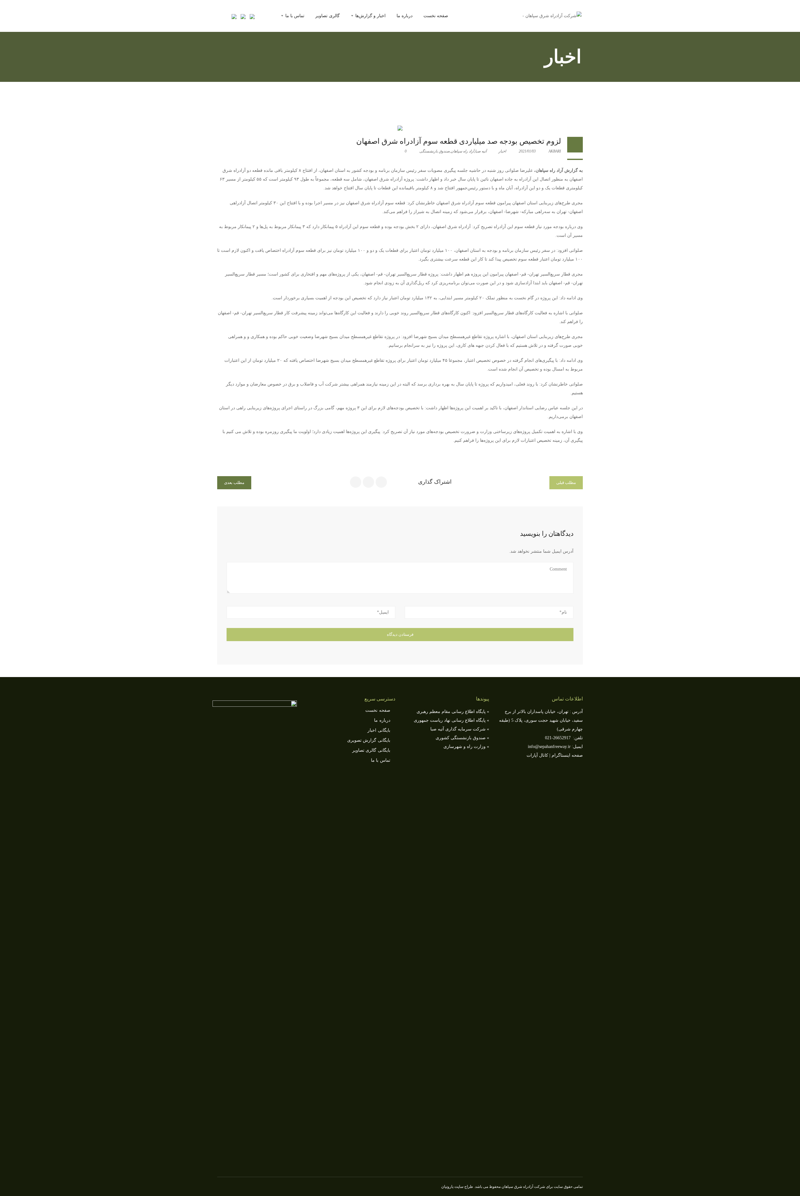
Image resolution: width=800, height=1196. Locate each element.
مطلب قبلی (566, 482)
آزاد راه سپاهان (462, 151)
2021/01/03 (528, 151)
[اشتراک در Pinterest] (355, 482)
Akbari (554, 151)
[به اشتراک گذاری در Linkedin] (368, 482)
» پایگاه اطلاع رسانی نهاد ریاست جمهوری (451, 720)
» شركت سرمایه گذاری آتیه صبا (459, 729)
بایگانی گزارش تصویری (368, 740)
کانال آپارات (537, 755)
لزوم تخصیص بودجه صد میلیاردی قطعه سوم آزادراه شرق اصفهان (458, 141)
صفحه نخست (377, 710)
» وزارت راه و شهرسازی (466, 746)
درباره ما (382, 720)
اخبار (502, 151)
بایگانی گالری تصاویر (371, 750)
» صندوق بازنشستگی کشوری (462, 737)
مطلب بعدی (234, 482)
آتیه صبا (481, 151)
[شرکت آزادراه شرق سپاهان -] (552, 15)
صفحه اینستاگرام (567, 755)
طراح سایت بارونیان (457, 1186)
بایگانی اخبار (379, 730)
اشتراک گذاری (435, 482)
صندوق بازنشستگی (434, 151)
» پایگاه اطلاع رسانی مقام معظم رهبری (453, 711)
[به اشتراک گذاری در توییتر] (381, 482)
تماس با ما (380, 760)
